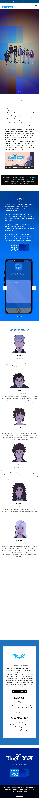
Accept (19, 795)
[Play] (7, 167)
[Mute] (29, 167)
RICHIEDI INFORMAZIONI (19, 691)
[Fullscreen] (32, 167)
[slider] (18, 167)
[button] (19, 160)
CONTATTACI (19, 712)
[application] (19, 160)
